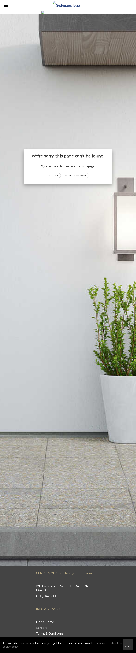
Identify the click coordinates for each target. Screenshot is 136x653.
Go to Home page (76, 175)
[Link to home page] (68, 5)
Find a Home (45, 622)
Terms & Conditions (49, 633)
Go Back (53, 175)
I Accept (128, 644)
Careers (41, 628)
